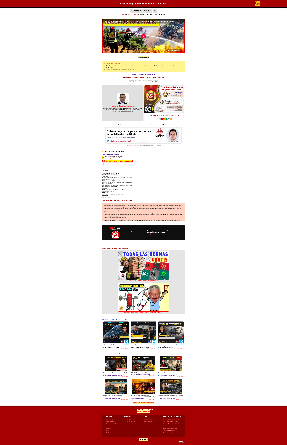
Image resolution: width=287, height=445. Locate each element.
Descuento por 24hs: (112, 158)
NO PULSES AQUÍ (143, 411)
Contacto (108, 432)
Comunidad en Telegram (169, 432)
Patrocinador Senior (134, 145)
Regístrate (109, 428)
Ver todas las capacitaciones (143, 402)
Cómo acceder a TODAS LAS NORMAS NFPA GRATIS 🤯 (143, 280)
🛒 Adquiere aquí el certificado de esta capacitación (164, 115)
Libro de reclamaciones (150, 426)
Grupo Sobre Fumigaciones (170, 428)
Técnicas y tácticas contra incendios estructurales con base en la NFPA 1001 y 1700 (142, 396)
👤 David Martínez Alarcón (137, 398)
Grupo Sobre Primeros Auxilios (171, 426)
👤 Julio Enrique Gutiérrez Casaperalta (140, 374)
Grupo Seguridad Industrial (170, 430)
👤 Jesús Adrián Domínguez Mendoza (112, 375)
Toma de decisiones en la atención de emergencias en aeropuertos (112, 396)
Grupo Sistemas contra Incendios (171, 423)
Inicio (124, 14)
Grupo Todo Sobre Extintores (170, 421)
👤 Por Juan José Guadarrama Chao (140, 347)
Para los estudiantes (129, 419)
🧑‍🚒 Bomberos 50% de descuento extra (117, 161)
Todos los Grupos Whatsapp (171, 419)
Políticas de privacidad (149, 423)
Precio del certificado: (112, 156)
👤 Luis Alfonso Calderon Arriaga (166, 398)
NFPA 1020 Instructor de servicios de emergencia (143, 372)
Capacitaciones (131, 14)
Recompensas (127, 426)
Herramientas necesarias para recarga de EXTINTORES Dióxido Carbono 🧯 (143, 312)
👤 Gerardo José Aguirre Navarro (166, 375)
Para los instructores (129, 421)
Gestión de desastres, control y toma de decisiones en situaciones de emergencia (168, 373)
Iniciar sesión (144, 439)
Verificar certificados (111, 426)
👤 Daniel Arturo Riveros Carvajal (111, 398)
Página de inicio (110, 419)
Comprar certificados (111, 423)
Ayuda (107, 430)
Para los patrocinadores (130, 423)
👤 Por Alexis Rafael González (165, 347)
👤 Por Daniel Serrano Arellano (111, 347)
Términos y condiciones (150, 419)
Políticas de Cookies (149, 421)
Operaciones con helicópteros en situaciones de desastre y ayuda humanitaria (170, 345)
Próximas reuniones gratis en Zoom (115, 319)
